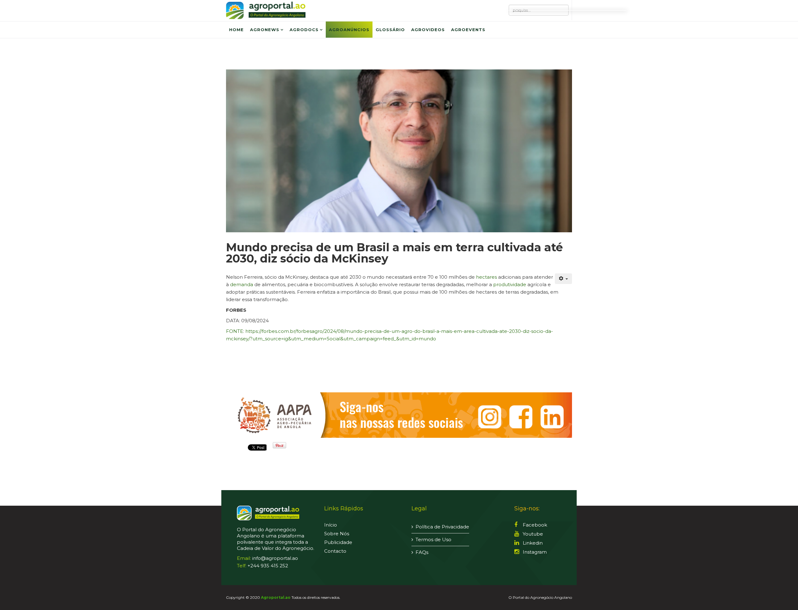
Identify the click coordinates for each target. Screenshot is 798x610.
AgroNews (264, 29)
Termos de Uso (433, 539)
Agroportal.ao (276, 597)
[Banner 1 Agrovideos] (399, 415)
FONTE (234, 331)
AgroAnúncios (349, 29)
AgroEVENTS (468, 29)
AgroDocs (304, 29)
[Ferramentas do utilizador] (563, 278)
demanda (241, 284)
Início (330, 525)
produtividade (509, 284)
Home (236, 29)
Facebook (534, 525)
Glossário (390, 29)
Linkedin (532, 543)
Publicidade (338, 542)
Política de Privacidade (442, 527)
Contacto (335, 551)
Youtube (532, 534)
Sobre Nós (336, 534)
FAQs (422, 552)
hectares (486, 277)
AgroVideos (428, 29)
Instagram (534, 552)
